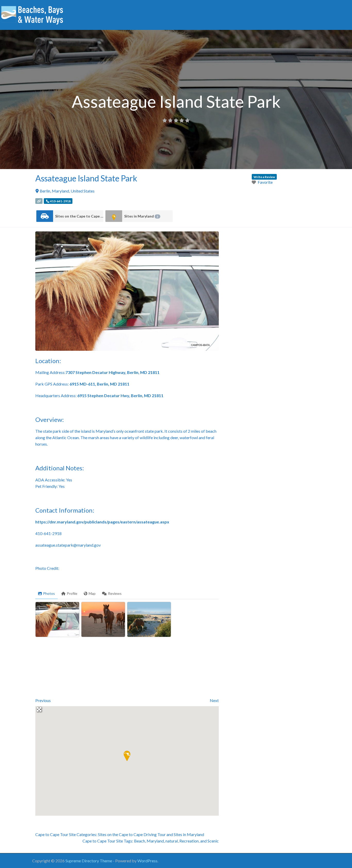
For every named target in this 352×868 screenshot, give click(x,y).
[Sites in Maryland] (113, 216)
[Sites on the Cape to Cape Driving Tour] (44, 216)
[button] (127, 756)
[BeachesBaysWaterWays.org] (32, 14)
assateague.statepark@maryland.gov (68, 544)
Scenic (213, 840)
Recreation (189, 840)
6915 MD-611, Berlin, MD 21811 (99, 383)
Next (214, 700)
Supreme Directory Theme (89, 860)
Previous (43, 700)
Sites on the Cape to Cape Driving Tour (79, 216)
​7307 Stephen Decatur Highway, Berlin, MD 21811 (112, 372)
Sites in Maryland (141, 216)
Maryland (155, 840)
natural (171, 840)
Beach (139, 840)
